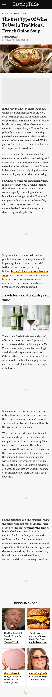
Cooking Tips (18, 13)
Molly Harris (11, 36)
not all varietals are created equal (20, 140)
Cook (5, 13)
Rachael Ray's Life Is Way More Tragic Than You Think (38, 676)
